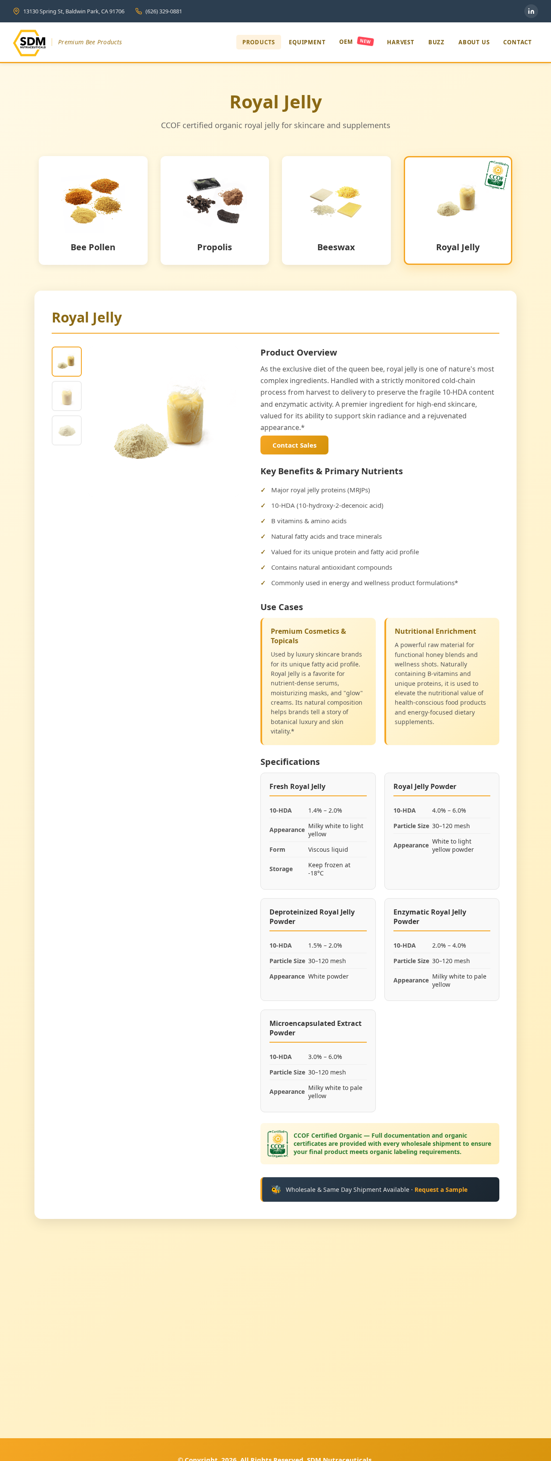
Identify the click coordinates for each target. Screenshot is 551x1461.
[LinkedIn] (531, 11)
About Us (473, 42)
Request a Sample (441, 1189)
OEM (355, 42)
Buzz (436, 42)
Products (258, 42)
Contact (517, 42)
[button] (67, 362)
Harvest (401, 42)
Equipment (307, 42)
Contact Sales (294, 445)
